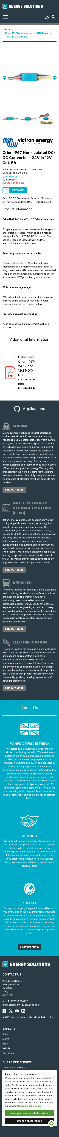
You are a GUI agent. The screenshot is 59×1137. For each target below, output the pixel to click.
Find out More (29, 946)
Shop (5, 1034)
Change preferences (29, 1120)
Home (8, 29)
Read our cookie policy (29, 1106)
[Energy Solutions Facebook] (4, 1011)
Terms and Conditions (14, 1067)
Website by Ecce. (47, 1017)
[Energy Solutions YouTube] (17, 1011)
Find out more (14, 489)
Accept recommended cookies (29, 1113)
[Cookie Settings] (51, 1123)
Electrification (9, 1053)
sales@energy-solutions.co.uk (24, 1004)
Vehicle (6, 1048)
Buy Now (18, 190)
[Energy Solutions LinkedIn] (23, 1011)
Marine (6, 1038)
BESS (5, 1043)
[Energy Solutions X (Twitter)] (11, 1011)
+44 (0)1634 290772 (17, 1001)
